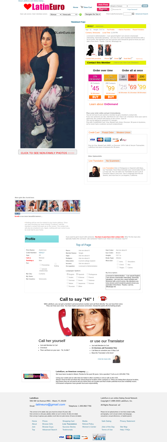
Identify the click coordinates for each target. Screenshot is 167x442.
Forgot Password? (132, 9)
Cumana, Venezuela (93, 33)
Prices (44, 421)
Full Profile (111, 30)
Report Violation (138, 30)
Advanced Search (141, 14)
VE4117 (41, 253)
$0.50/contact (110, 93)
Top (33, 430)
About (34, 424)
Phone (107, 58)
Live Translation (96, 161)
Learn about (103, 104)
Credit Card (94, 132)
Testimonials (67, 430)
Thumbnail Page (78, 22)
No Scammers (112, 161)
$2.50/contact (123, 92)
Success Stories (69, 427)
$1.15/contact (132, 92)
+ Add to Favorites (124, 30)
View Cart (88, 7)
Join (33, 427)
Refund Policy (88, 424)
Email (116, 58)
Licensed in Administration (88, 266)
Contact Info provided (93, 58)
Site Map (123, 427)
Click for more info (104, 359)
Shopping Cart (68, 421)
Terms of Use (107, 430)
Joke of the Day (108, 427)
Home (75, 7)
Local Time (106, 33)
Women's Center (89, 427)
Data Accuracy (139, 58)
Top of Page (83, 244)
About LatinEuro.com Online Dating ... (31, 1)
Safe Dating (106, 421)
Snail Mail (127, 58)
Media (84, 421)
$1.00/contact (95, 93)
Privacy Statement (127, 421)
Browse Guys (47, 427)
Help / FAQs (125, 430)
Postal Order (108, 132)
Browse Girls (47, 424)
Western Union (123, 132)
